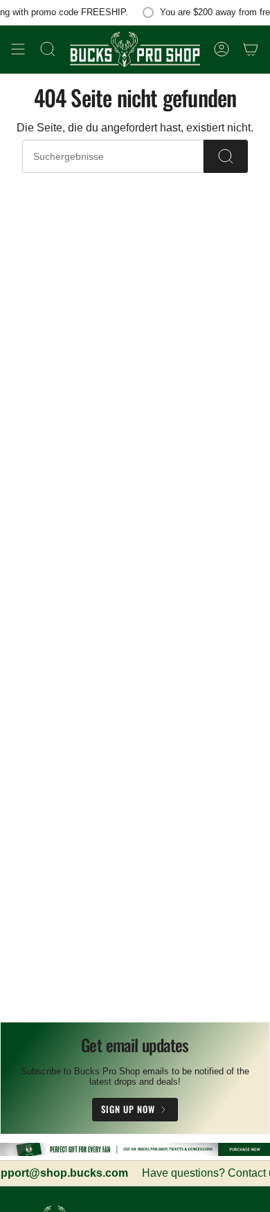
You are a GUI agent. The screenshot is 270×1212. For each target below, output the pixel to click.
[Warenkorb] (250, 49)
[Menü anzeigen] (18, 49)
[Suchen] (226, 156)
